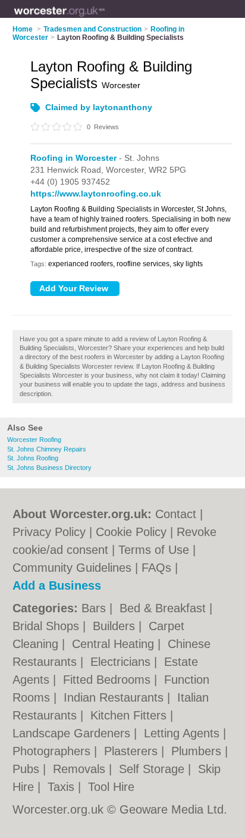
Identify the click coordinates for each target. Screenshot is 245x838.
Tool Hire (111, 786)
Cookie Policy (131, 531)
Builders (116, 626)
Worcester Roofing (34, 439)
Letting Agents (183, 733)
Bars (95, 608)
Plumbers (198, 751)
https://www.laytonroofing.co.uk (95, 193)
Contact (175, 514)
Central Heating (115, 643)
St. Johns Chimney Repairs (46, 449)
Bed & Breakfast (164, 608)
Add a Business (56, 585)
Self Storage (153, 768)
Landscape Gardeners (73, 733)
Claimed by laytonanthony (98, 107)
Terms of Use (153, 549)
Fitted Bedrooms (108, 679)
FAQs (156, 567)
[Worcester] (105, 18)
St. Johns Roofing (32, 458)
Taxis (63, 786)
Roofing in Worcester (73, 158)
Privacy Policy (49, 531)
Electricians (122, 661)
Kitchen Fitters (130, 715)
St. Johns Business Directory (49, 467)
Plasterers (132, 751)
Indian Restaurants (115, 697)
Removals (81, 768)
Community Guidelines (71, 567)
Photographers (53, 751)
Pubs (27, 768)
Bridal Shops (47, 626)
